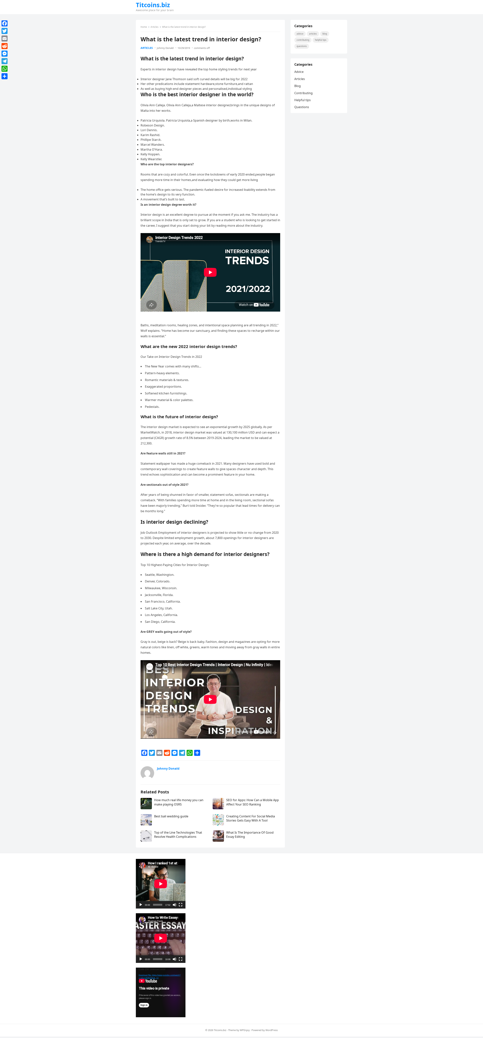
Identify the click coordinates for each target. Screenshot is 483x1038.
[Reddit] (4, 46)
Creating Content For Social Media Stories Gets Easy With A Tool (250, 818)
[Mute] (174, 905)
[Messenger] (4, 53)
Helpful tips (320, 40)
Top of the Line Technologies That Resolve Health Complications (178, 834)
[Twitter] (4, 31)
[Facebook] (4, 23)
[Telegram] (4, 61)
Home (144, 26)
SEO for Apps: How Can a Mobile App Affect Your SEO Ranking (252, 802)
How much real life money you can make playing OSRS (178, 802)
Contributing (303, 40)
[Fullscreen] (180, 905)
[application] (160, 884)
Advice (300, 33)
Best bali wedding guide (171, 816)
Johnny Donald (165, 48)
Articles (154, 26)
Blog (324, 33)
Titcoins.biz (153, 5)
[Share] (4, 76)
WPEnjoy (245, 1030)
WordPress (271, 1030)
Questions (302, 46)
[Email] (4, 38)
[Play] (141, 905)
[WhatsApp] (4, 68)
